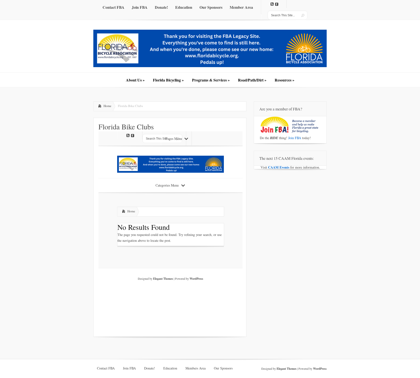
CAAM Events (278, 167)
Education (170, 368)
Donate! (149, 368)
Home (107, 106)
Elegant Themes (287, 369)
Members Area (195, 368)
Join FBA (294, 137)
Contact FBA (106, 368)
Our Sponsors (223, 368)
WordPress (320, 369)
